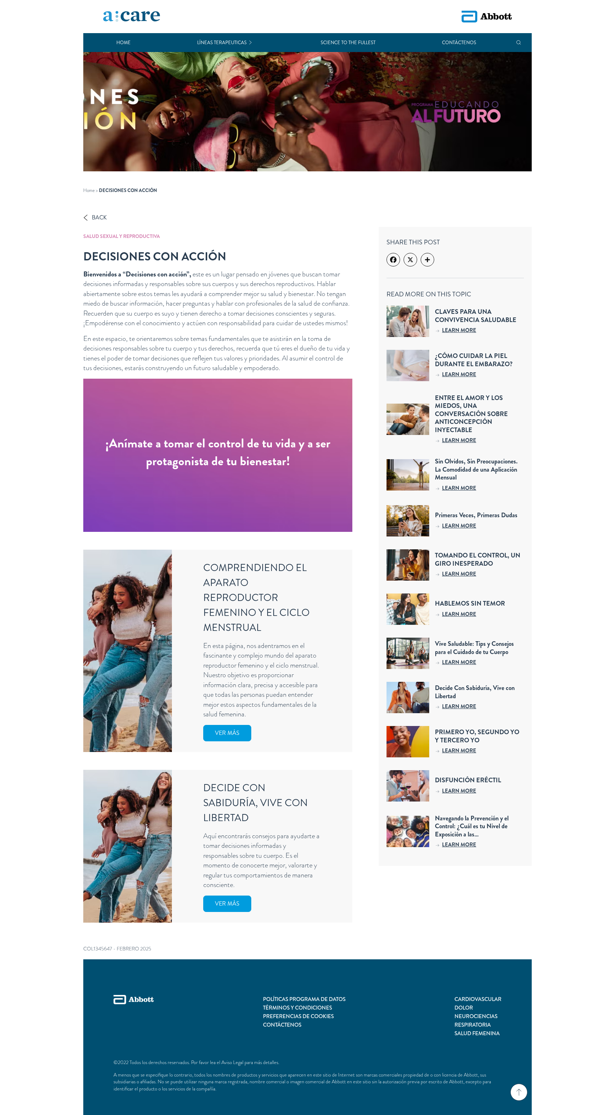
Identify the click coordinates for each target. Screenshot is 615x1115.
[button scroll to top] (518, 1092)
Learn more (459, 330)
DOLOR (463, 1008)
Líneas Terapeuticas (222, 42)
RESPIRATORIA (472, 1025)
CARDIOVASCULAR (477, 999)
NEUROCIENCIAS (476, 1016)
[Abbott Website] (134, 1016)
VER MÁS (227, 733)
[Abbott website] (487, 16)
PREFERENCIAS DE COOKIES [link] (298, 1016)
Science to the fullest (348, 42)
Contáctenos (459, 42)
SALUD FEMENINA (477, 1033)
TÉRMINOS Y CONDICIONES (297, 1008)
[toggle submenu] (250, 42)
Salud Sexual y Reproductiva (121, 236)
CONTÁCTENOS (282, 1025)
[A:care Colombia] (131, 16)
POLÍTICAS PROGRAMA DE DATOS (304, 999)
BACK (99, 217)
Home (123, 42)
